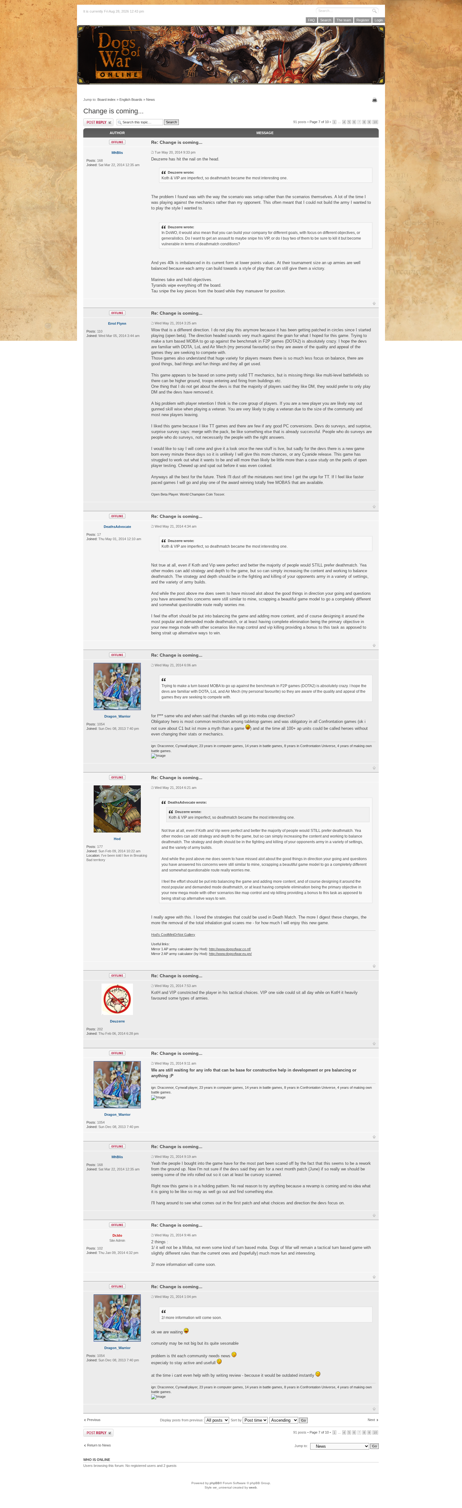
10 (375, 122)
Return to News (99, 1445)
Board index (106, 99)
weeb (253, 1487)
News (150, 99)
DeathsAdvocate (117, 527)
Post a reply (98, 122)
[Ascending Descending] (288, 1420)
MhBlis (117, 153)
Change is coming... (113, 111)
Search (325, 20)
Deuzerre (117, 1021)
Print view (375, 99)
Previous (94, 1420)
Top (374, 303)
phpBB (215, 1483)
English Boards (130, 99)
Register (362, 20)
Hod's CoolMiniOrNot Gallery (173, 934)
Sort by (237, 1420)
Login (379, 20)
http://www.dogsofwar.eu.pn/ (230, 954)
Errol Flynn (117, 323)
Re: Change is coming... (176, 142)
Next (371, 1420)
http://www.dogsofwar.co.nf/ (230, 949)
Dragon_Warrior (117, 716)
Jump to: (301, 1446)
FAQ (311, 20)
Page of (319, 122)
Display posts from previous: (182, 1420)
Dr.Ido (117, 1235)
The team (344, 20)
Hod (117, 839)
